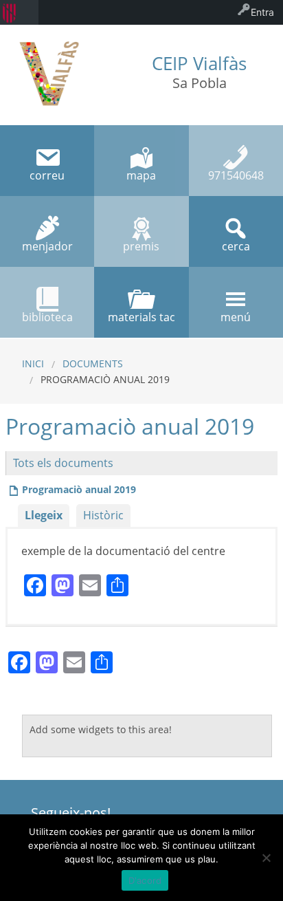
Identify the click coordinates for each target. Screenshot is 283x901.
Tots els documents (63, 462)
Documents (93, 363)
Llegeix (44, 515)
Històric (103, 515)
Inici (33, 363)
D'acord (145, 880)
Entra (262, 12)
